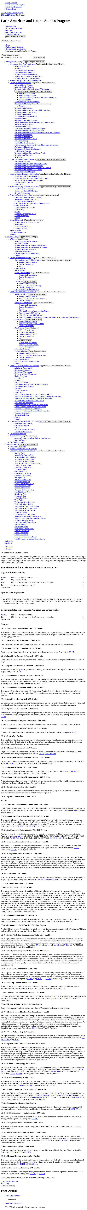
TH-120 (59, 838)
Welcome (13, 239)
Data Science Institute (22, 162)
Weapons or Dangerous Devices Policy (28, 516)
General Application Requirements (26, 253)
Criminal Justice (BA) (22, 205)
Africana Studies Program (23, 85)
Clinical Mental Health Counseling (26, 290)
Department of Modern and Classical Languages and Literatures (37, 133)
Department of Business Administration (28, 166)
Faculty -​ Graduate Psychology (30, 285)
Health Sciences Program (23, 124)
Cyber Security (19, 319)
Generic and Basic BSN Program (26, 191)
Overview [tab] (9, 547)
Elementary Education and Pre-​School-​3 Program (32, 178)
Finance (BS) (19, 210)
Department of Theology (23, 155)
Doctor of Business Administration (26, 361)
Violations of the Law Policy (24, 514)
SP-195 (3, 717)
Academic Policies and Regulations (27, 78)
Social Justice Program (22, 151)
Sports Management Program (24, 172)
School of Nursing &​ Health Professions (24, 187)
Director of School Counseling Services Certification (33, 399)
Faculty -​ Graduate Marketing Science (32, 355)
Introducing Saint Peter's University (22, 64)
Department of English (22, 114)
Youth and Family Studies (23, 182)
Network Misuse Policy (22, 486)
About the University (22, 66)
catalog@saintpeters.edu (9, 1181)
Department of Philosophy (23, 137)
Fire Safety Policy (20, 469)
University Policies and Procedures (22, 451)
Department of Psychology (24, 147)
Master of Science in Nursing (24, 430)
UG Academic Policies (13, 28)
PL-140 (18, 838)
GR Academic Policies (13, 32)
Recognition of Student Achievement (27, 222)
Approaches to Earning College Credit (28, 76)
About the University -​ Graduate (26, 241)
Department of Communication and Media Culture (32, 110)
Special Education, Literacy (24, 386)
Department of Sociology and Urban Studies (30, 153)
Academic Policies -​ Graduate (25, 249)
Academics (18, 68)
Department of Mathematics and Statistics (29, 131)
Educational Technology (23, 372)
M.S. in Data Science (26, 330)
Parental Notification (21, 531)
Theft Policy (18, 500)
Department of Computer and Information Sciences (32, 168)
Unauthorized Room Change (24, 510)
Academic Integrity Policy (23, 520)
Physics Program (25, 100)
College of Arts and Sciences (15, 49)
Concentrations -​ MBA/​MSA (29, 313)
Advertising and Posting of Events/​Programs (30, 518)
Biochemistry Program (27, 93)
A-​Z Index (9, 541)
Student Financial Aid (22, 226)
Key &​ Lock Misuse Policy (24, 484)
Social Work (18, 184)
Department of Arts (21, 118)
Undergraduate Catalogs (14, 47)
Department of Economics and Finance (28, 170)
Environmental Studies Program (25, 116)
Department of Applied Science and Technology (31, 89)
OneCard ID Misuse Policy (24, 490)
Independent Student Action (24, 529)
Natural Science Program (23, 135)
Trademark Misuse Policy (23, 504)
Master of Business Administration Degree (34, 311)
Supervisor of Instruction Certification (27, 409)
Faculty (21, 266)
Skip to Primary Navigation (15, 5)
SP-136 (47, 754)
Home (7, 45)
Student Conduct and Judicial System (23, 449)
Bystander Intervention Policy (25, 457)
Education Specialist (21, 390)
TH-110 (52, 838)
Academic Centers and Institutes (25, 74)
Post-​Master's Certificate (23, 432)
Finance (17, 340)
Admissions (18, 224)
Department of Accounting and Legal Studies (30, 164)
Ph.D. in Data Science (27, 332)
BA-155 (38, 945)
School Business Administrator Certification (30, 407)
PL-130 (12, 838)
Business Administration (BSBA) (26, 199)
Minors (17, 212)
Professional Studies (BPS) (24, 201)
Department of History (22, 126)
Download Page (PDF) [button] (13, 1203)
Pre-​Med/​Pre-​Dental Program (24, 143)
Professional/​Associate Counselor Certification (31, 405)
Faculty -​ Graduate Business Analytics (32, 298)
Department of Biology (22, 104)
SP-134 (41, 754)
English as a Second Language (25, 374)
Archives (8, 543)
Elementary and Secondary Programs (27, 176)
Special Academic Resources (24, 70)
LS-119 (18, 672)
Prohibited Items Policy (22, 492)
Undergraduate (10, 26)
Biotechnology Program (27, 95)
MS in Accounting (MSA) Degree (31, 315)
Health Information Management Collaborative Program (34, 122)
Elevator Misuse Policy (22, 465)
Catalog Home (10, 9)
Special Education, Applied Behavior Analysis (31, 384)
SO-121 (67, 810)
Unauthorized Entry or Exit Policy (26, 506)
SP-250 (3, 800)
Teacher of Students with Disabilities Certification (32, 411)
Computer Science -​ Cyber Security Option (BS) (31, 203)
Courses (8, 549)
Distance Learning (21, 527)
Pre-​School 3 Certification (23, 403)
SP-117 (71, 652)
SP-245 (73, 771)
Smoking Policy (20, 496)
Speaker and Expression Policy (25, 537)
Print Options (15, 37)
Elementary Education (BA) (24, 208)
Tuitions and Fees (20, 228)
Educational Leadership (22, 370)
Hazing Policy (19, 478)
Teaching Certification (22, 413)
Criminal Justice (20, 268)
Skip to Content (11, 3)
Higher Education (20, 376)
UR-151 (76, 810)
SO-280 (58, 1095)
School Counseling (21, 382)
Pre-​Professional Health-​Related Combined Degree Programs (36, 145)
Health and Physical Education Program (28, 180)
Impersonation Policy (22, 482)
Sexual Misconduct (21, 535)
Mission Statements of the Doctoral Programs (30, 247)
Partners (22, 106)
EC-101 (66, 945)
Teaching (17, 388)
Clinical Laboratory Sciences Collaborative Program (37, 98)
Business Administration (23, 303)
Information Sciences (22, 349)
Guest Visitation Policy (22, 476)
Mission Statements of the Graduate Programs (30, 245)
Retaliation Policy (20, 494)
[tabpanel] (43, 586)
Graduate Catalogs (12, 237)
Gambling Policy (20, 471)
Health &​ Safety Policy (22, 480)
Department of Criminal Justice (25, 112)
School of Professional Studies (21, 195)
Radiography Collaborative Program (27, 149)
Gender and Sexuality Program (25, 120)
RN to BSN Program (22, 193)
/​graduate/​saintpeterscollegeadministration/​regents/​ (32, 438)
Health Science (19, 271)
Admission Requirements (28, 262)
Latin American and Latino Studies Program (30, 129)
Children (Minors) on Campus (25, 523)
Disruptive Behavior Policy (24, 461)
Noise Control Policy (22, 488)
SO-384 (68, 1095)
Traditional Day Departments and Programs (25, 80)
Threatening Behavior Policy (24, 502)
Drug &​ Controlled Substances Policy (27, 463)
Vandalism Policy (20, 512)
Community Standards (18, 447)
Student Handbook (12, 34)
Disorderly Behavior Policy (24, 459)
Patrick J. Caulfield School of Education (24, 174)
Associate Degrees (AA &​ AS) (25, 214)
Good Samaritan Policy (22, 473)
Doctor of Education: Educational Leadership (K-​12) (33, 394)
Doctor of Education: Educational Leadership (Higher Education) (37, 397)
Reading (17, 380)
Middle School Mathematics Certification (29, 401)
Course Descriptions (26, 264)
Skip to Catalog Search (13, 7)
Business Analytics (21, 294)
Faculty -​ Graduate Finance (29, 345)
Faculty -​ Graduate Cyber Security (31, 324)
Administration (15, 230)
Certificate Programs (21, 216)
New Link (18, 157)
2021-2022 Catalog (8, 15)
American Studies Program (24, 87)
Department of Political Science (25, 139)
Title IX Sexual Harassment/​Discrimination (29, 539)
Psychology (18, 281)
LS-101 (4, 577)
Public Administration (22, 273)
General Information (17, 220)
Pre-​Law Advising (21, 141)
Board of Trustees (20, 440)
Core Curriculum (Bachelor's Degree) (27, 197)
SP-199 (53, 754)
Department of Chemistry (23, 108)
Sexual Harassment (21, 533)
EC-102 (78, 1109)
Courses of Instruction (18, 232)
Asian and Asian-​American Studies (27, 102)
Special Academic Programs (24, 72)
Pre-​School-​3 (19, 378)
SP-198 (74, 732)
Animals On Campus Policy (24, 455)
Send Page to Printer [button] (12, 1195)
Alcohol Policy (19, 453)
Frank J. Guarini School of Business (23, 159)
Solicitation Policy (21, 498)
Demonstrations (20, 525)
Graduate (8, 30)
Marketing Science (21, 351)
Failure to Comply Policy (23, 467)
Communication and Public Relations (27, 260)
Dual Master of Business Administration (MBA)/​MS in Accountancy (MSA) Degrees (49, 317)
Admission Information (22, 251)
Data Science (19, 328)
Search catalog (6, 57)
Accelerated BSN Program (24, 189)
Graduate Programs (21, 243)
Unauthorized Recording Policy (25, 508)
